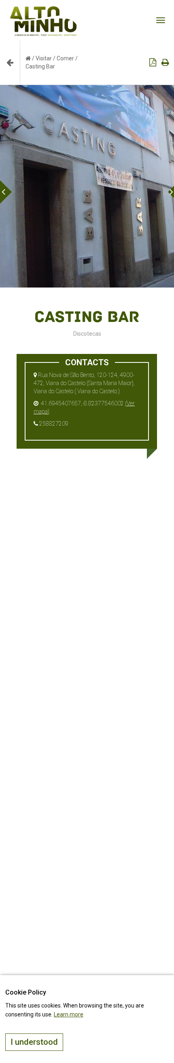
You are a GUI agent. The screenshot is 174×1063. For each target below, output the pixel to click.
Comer (65, 58)
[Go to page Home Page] (28, 58)
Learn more (68, 1014)
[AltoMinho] (43, 10)
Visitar (44, 58)
